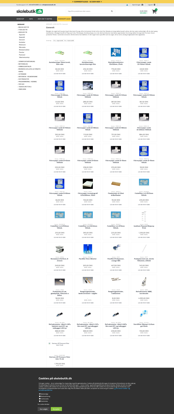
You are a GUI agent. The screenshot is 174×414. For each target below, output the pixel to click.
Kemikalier (22, 42)
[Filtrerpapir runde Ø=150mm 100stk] (144, 85)
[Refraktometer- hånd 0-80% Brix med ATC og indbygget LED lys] (116, 314)
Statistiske (44, 401)
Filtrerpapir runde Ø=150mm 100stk (144, 96)
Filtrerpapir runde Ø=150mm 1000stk (59, 129)
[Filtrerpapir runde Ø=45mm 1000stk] (60, 150)
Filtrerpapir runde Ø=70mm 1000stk (116, 161)
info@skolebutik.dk (49, 5)
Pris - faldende (68, 40)
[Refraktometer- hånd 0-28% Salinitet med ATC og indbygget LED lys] (60, 314)
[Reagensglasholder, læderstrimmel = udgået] (88, 280)
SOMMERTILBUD (64, 19)
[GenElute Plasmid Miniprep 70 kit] (144, 216)
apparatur (141, 34)
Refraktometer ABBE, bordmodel (144, 292)
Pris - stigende (57, 40)
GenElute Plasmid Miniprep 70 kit (144, 227)
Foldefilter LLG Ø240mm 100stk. (87, 227)
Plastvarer (22, 55)
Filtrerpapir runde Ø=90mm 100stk (59, 194)
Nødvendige (44, 394)
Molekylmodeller (24, 50)
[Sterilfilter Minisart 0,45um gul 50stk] (144, 313)
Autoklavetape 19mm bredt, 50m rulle (59, 63)
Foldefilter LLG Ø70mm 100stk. (116, 227)
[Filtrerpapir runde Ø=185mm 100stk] (87, 118)
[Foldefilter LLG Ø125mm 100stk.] (144, 182)
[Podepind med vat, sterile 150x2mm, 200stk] (144, 248)
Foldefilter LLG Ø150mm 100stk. (60, 227)
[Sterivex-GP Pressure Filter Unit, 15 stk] (60, 344)
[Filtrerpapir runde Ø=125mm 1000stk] (116, 84)
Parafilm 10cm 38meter (88, 259)
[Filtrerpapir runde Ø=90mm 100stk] (59, 183)
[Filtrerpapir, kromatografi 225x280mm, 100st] (88, 183)
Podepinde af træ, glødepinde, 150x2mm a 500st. (60, 293)
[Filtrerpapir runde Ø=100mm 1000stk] (88, 85)
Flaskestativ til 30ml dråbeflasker (116, 194)
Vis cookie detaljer (43, 404)
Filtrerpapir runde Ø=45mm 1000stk (59, 161)
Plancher (21, 52)
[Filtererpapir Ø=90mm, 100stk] (59, 85)
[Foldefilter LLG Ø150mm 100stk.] (60, 215)
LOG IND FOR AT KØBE (60, 73)
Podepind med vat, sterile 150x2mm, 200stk (144, 260)
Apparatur (22, 34)
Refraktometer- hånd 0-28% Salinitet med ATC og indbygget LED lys (60, 326)
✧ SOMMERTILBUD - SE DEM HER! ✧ (87, 2)
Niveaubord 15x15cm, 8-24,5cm (60, 260)
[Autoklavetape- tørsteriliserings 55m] (88, 52)
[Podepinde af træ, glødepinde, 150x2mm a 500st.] (60, 282)
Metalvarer (22, 45)
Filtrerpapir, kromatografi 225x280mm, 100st (88, 194)
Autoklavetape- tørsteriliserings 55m (88, 63)
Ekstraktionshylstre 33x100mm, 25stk (115, 63)
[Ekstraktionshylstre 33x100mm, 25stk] (116, 52)
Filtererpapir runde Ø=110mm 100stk (144, 63)
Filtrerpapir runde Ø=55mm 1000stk (87, 161)
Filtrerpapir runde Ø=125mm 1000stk (116, 96)
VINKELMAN (22, 89)
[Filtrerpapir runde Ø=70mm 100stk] (144, 151)
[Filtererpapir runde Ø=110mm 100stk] (144, 52)
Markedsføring (45, 396)
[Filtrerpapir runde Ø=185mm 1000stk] (116, 117)
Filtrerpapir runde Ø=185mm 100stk (88, 129)
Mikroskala (22, 47)
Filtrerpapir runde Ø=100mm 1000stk (88, 96)
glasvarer (132, 34)
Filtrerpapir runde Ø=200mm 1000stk (144, 129)
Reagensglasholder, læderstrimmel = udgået (87, 292)
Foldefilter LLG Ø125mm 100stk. (144, 194)
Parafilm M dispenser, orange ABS (116, 260)
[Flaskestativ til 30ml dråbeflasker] (116, 183)
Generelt (22, 37)
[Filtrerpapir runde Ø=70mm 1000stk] (116, 150)
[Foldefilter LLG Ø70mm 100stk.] (116, 215)
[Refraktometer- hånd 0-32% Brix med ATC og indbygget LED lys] (88, 314)
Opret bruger (136, 5)
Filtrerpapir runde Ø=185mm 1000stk (116, 129)
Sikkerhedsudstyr (24, 57)
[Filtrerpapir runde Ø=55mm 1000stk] (88, 150)
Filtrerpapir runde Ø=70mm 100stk (144, 161)
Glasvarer (22, 40)
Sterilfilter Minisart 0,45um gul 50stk (144, 325)
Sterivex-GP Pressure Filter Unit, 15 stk (59, 358)
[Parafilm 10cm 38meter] (88, 249)
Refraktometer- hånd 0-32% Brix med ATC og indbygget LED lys (88, 326)
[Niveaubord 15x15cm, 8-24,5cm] (60, 249)
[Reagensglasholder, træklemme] (116, 279)
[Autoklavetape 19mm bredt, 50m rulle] (60, 52)
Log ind (150, 5)
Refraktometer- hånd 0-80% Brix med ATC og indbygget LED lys (116, 326)
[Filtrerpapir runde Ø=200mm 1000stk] (144, 117)
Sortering (48, 40)
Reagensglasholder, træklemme (115, 292)
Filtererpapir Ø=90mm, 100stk (59, 96)
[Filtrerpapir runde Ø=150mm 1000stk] (60, 117)
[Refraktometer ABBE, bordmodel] (144, 282)
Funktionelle (45, 399)
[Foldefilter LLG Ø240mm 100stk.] (88, 215)
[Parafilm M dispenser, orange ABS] (116, 248)
